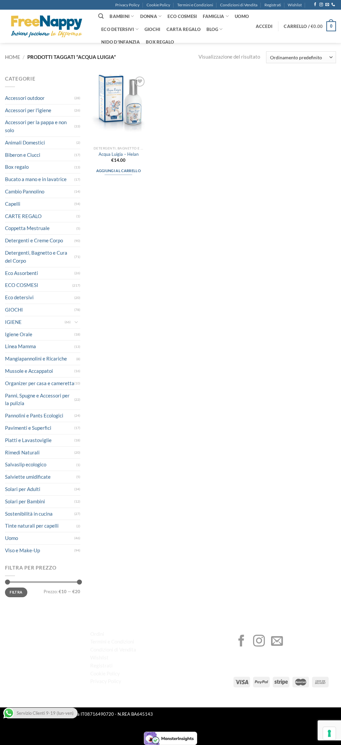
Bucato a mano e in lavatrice (36, 179)
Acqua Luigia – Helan (119, 154)
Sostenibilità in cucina (29, 514)
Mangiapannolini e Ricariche (36, 359)
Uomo (11, 538)
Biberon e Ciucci (22, 155)
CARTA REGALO (183, 29)
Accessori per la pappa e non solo (36, 126)
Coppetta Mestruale (27, 228)
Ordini (97, 634)
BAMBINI (120, 16)
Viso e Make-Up (22, 550)
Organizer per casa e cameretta (39, 383)
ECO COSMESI (182, 16)
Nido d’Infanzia (120, 42)
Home (12, 57)
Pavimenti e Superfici (28, 428)
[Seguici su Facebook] (315, 5)
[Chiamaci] (333, 5)
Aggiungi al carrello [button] (118, 170)
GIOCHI (153, 29)
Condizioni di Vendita (238, 4)
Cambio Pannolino (24, 191)
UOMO (242, 16)
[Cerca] (101, 16)
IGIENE (13, 322)
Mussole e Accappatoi (29, 371)
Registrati (272, 4)
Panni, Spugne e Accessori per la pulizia (37, 399)
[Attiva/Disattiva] (76, 322)
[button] (264, 26)
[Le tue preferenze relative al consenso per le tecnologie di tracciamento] (329, 733)
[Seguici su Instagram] (321, 5)
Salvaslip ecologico (25, 464)
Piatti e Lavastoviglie (28, 440)
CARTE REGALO (23, 216)
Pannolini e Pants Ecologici (34, 415)
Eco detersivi (19, 297)
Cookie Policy (158, 4)
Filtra (16, 592)
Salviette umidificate (28, 477)
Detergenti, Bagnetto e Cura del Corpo (36, 257)
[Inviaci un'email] (327, 5)
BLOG (212, 29)
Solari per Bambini (25, 501)
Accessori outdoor (25, 98)
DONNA (148, 16)
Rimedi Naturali (22, 452)
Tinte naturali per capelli (32, 526)
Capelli (12, 204)
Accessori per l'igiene (28, 110)
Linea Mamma (20, 346)
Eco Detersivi (117, 29)
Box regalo (17, 167)
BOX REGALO (160, 42)
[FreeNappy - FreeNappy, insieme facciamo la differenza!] (46, 26)
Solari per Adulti (22, 489)
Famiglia (213, 16)
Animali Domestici (25, 142)
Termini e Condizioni (195, 4)
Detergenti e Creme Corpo (34, 240)
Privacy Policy (127, 4)
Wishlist (295, 4)
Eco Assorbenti (21, 273)
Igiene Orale (18, 334)
